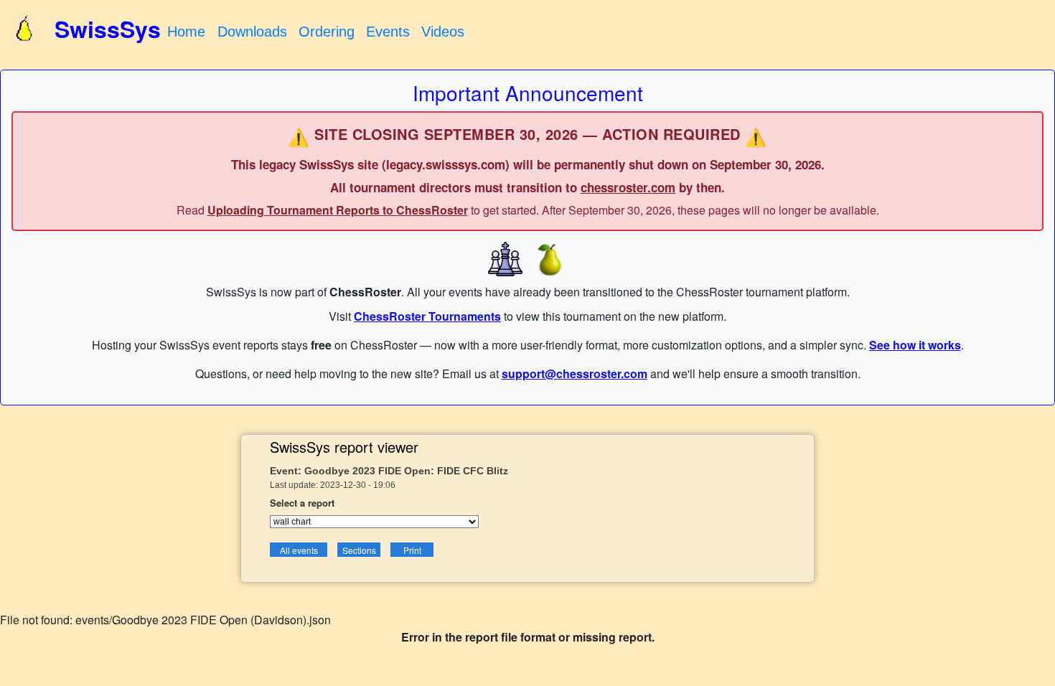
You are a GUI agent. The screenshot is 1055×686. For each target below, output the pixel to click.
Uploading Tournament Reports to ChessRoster (337, 210)
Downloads (252, 31)
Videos (442, 31)
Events (388, 31)
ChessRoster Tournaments (427, 316)
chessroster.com (628, 187)
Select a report (302, 502)
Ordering (327, 31)
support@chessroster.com (574, 373)
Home (186, 31)
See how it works (915, 345)
